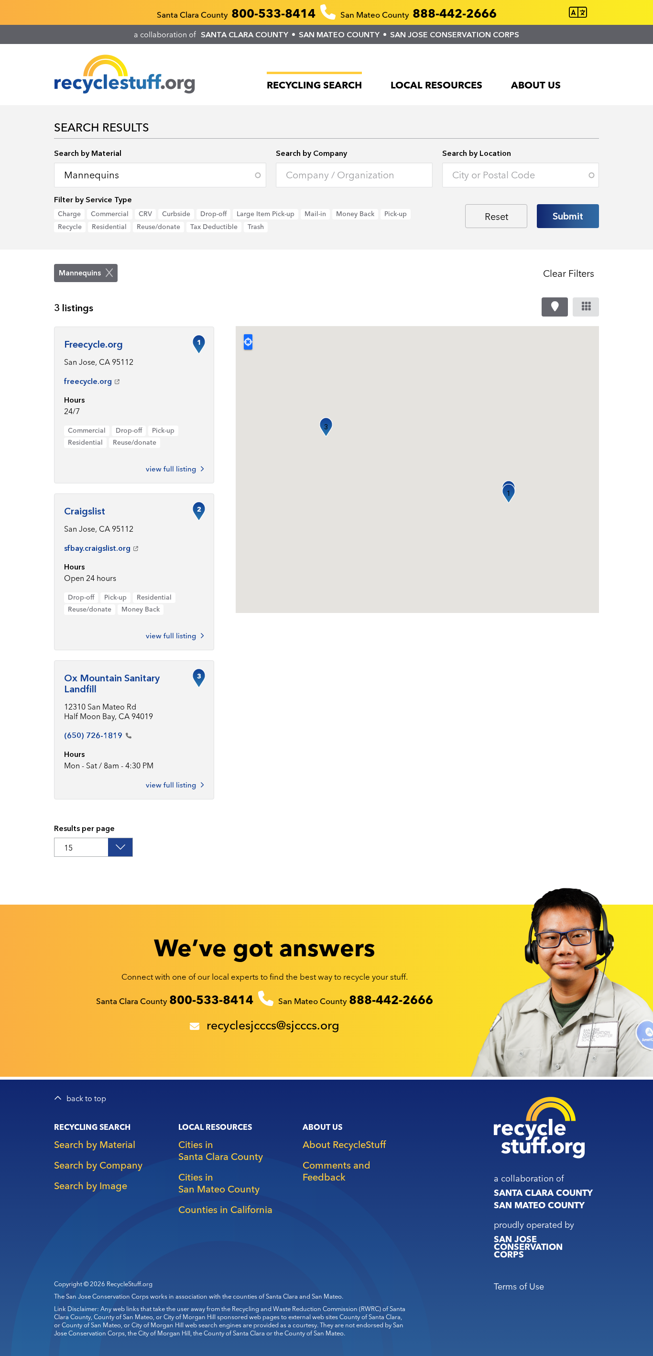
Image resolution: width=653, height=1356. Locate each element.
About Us (536, 85)
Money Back (355, 213)
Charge (69, 213)
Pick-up (395, 213)
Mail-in (315, 213)
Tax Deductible (214, 226)
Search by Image (90, 1186)
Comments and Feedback (336, 1171)
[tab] (555, 307)
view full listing (171, 784)
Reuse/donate (158, 226)
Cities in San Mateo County (219, 1183)
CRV (145, 213)
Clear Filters (568, 273)
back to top (86, 1098)
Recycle (70, 226)
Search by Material (87, 153)
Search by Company (311, 153)
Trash (256, 226)
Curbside (176, 213)
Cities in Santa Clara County (220, 1150)
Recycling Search (314, 85)
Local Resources (436, 85)
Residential (109, 226)
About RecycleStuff (344, 1144)
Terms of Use (519, 1286)
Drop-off (213, 213)
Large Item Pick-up (265, 213)
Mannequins (80, 272)
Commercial (110, 213)
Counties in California (225, 1209)
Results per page (84, 828)
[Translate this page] (578, 12)
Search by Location (476, 153)
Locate (248, 342)
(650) (93, 735)
